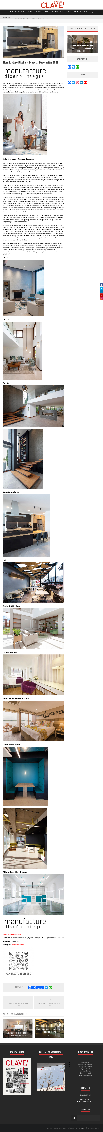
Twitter (75, 11)
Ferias (47, 11)
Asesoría (38, 11)
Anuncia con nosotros (85, 1065)
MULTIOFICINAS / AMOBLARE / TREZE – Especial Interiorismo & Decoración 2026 (82, 48)
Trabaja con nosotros (85, 1067)
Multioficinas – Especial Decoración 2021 (49, 1004)
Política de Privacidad (85, 1073)
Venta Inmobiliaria (57, 11)
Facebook (68, 11)
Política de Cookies (85, 1075)
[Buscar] (91, 12)
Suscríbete (84, 11)
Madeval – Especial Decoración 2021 (18, 1004)
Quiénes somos (94, 1128)
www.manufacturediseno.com (13, 934)
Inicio (11, 11)
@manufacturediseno (18, 945)
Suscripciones (85, 1062)
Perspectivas (19, 11)
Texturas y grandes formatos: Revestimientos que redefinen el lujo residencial (38, 17)
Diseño (30, 11)
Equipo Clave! (85, 1069)
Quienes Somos (85, 1071)
